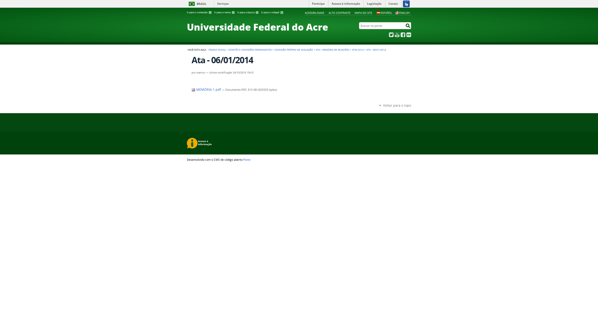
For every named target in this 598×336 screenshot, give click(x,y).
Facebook (403, 34)
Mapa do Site (363, 12)
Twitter (391, 34)
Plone (246, 159)
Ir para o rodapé (271, 12)
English (404, 12)
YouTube (397, 34)
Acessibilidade (314, 12)
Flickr (408, 34)
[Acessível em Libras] (406, 3)
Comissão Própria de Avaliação (293, 49)
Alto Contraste (339, 12)
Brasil (201, 4)
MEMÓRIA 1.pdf (208, 90)
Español (386, 12)
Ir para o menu (224, 12)
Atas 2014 (358, 49)
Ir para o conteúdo (199, 12)
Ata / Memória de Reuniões (332, 49)
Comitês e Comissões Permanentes (250, 49)
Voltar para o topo (397, 105)
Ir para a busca (247, 12)
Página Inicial (217, 49)
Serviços (223, 4)
